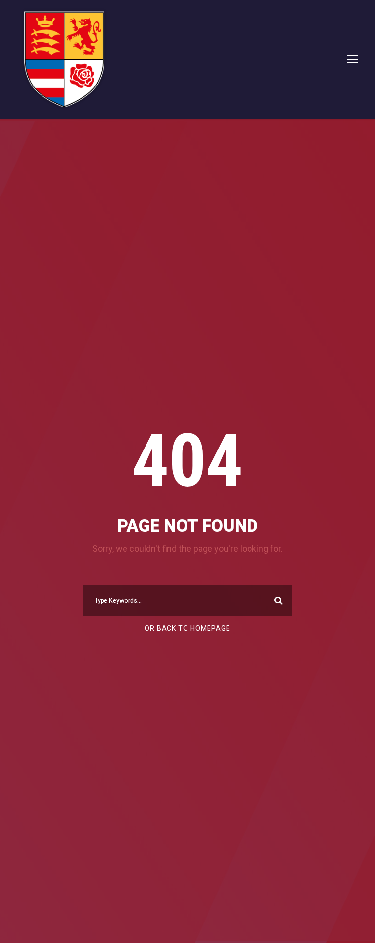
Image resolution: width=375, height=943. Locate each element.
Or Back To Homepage (187, 628)
